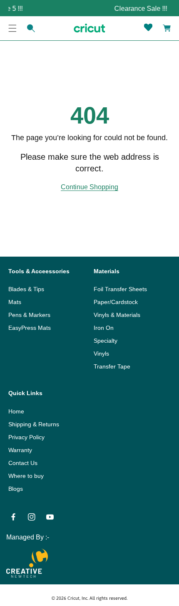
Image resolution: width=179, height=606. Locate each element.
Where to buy (26, 475)
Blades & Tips (26, 289)
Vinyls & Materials (117, 315)
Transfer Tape (112, 366)
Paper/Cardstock (116, 302)
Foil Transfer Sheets (120, 289)
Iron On (104, 327)
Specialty (105, 340)
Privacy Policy (26, 437)
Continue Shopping (89, 186)
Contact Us (22, 463)
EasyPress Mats (29, 327)
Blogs (15, 488)
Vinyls (101, 353)
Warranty (20, 450)
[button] (12, 28)
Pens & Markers (29, 315)
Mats (14, 302)
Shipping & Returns (33, 424)
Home (16, 411)
